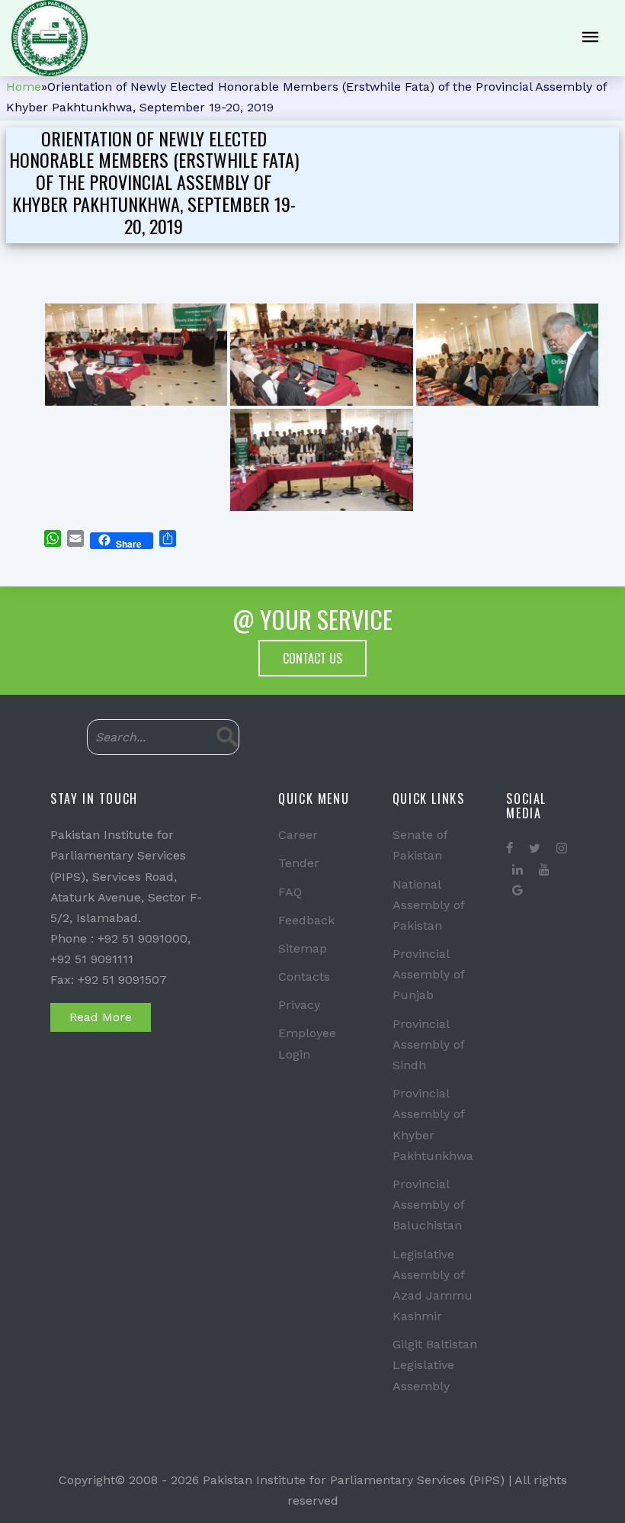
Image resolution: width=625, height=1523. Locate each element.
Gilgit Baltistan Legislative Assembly (435, 1365)
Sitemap (302, 948)
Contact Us (312, 658)
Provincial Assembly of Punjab (428, 974)
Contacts (304, 976)
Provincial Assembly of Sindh (428, 1044)
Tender (298, 863)
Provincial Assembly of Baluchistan (428, 1204)
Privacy (299, 1005)
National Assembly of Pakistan (428, 905)
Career (298, 834)
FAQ (290, 892)
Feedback (306, 920)
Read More (100, 1017)
